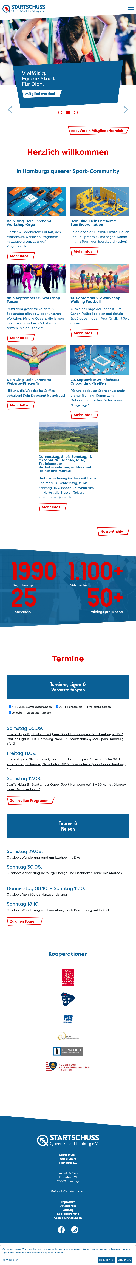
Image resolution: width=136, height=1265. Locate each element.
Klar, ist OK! (124, 1259)
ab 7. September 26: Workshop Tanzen (33, 299)
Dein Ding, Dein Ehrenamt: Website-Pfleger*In (29, 381)
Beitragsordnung (68, 1214)
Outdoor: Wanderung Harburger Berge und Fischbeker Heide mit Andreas (64, 873)
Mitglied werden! (40, 93)
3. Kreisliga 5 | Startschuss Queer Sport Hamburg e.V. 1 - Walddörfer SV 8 (63, 759)
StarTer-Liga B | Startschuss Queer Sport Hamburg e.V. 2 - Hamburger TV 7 (65, 734)
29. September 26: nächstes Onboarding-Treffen (94, 381)
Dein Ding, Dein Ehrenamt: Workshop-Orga (29, 223)
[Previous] (10, 64)
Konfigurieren (10, 1259)
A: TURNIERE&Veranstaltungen (31, 707)
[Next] (126, 64)
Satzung (68, 1210)
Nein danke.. (106, 1259)
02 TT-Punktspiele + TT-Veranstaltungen (84, 707)
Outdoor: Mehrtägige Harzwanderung (37, 894)
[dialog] (68, 1255)
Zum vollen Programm (29, 800)
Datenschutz (68, 1206)
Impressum (68, 1202)
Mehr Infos (19, 256)
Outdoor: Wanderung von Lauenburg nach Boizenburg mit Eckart (58, 910)
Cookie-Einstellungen (68, 1218)
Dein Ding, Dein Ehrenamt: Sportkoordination (93, 223)
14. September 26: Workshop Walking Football (95, 299)
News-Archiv (112, 531)
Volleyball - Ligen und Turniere (31, 713)
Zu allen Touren (23, 921)
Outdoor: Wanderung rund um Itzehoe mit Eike (43, 857)
